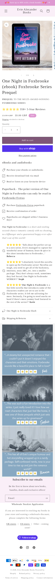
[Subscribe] (46, 498)
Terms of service (11, 578)
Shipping (5, 119)
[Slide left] (21, 75)
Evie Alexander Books (26, 570)
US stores (25, 524)
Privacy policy (39, 573)
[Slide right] (33, 75)
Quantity (6, 124)
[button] (6, 11)
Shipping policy (27, 578)
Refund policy (24, 573)
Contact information (45, 578)
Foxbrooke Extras (25, 205)
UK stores (11, 524)
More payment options (27, 155)
